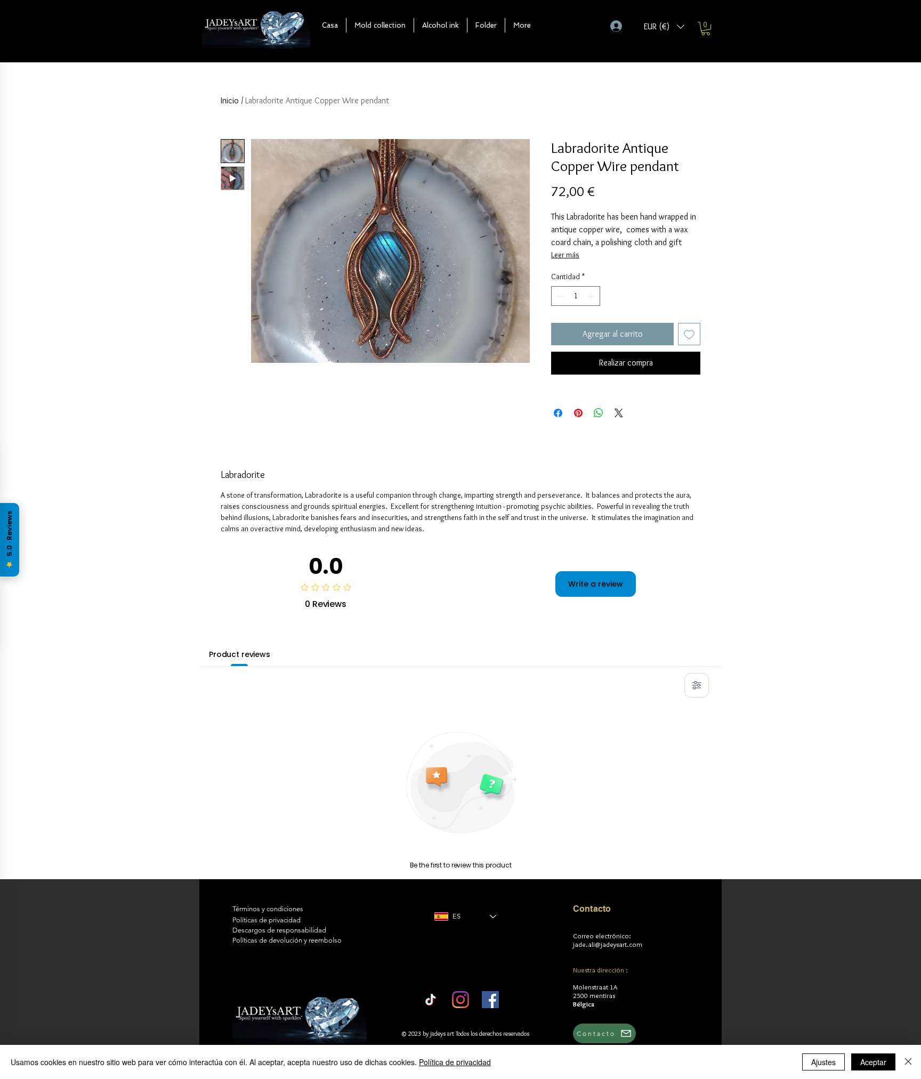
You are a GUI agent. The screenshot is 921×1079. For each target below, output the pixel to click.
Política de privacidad (455, 1062)
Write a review (595, 584)
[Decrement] (559, 296)
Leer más (565, 254)
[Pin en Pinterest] (578, 413)
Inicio (230, 100)
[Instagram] (460, 999)
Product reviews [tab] (239, 654)
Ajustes (823, 1062)
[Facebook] (490, 999)
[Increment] (592, 296)
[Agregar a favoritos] (689, 334)
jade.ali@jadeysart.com (607, 944)
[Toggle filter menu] (696, 685)
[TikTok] (430, 999)
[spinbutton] (575, 296)
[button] (380, 25)
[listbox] (664, 26)
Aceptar (873, 1062)
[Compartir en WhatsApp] (598, 413)
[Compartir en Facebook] (558, 413)
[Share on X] (618, 413)
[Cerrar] (908, 1061)
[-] (621, 26)
